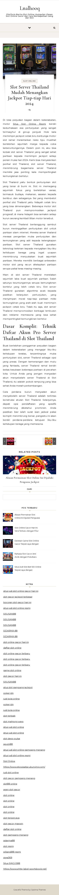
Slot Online (29, 81)
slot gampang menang (15, 835)
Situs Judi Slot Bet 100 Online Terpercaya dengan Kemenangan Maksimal (28, 569)
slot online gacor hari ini (16, 642)
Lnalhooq (30, 8)
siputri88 (8, 744)
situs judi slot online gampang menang (24, 750)
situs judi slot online (13, 727)
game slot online (12, 670)
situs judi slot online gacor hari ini (20, 591)
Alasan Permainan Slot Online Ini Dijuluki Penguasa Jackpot (27, 517)
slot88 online (10, 783)
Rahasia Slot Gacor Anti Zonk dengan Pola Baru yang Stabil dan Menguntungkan (26, 556)
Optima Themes (38, 890)
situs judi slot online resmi (16, 608)
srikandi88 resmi (12, 851)
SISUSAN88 (9, 613)
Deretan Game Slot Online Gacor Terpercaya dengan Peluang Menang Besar (27, 543)
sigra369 (7, 857)
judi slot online (11, 772)
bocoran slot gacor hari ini (17, 602)
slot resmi (8, 846)
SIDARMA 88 (10, 630)
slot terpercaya (11, 818)
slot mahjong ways (13, 721)
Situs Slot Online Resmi (29, 124)
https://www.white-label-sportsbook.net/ (25, 869)
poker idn (8, 693)
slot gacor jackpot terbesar (17, 596)
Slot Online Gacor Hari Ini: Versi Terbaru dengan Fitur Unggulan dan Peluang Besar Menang (27, 530)
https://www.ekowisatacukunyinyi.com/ (24, 767)
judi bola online (11, 698)
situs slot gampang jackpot (18, 687)
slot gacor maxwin (13, 823)
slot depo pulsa (11, 738)
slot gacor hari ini (12, 676)
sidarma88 (9, 840)
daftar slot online (12, 647)
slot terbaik (9, 715)
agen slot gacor (11, 789)
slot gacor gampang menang (19, 778)
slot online (8, 795)
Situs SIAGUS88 (11, 863)
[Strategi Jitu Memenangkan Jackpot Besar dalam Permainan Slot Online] (9, 441)
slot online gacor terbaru (16, 653)
